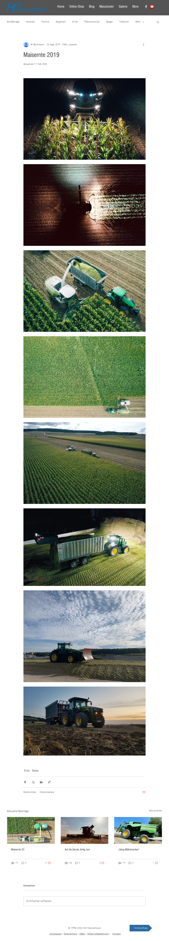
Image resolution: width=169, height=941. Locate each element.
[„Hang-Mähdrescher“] (138, 830)
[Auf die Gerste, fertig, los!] (84, 830)
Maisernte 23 (17, 849)
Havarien (30, 21)
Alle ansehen (155, 810)
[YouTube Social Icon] (152, 7)
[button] (157, 22)
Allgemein (61, 21)
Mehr (138, 21)
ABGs (82, 933)
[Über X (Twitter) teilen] (33, 782)
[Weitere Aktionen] (144, 45)
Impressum (55, 933)
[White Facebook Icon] (146, 7)
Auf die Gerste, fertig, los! (77, 849)
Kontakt (116, 933)
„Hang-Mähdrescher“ (128, 849)
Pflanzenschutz (92, 21)
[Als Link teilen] (49, 782)
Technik (45, 21)
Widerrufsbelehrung (98, 933)
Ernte (75, 21)
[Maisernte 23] (31, 830)
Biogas (109, 21)
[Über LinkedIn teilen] (41, 782)
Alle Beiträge (13, 21)
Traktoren (124, 21)
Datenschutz (70, 933)
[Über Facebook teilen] (25, 782)
